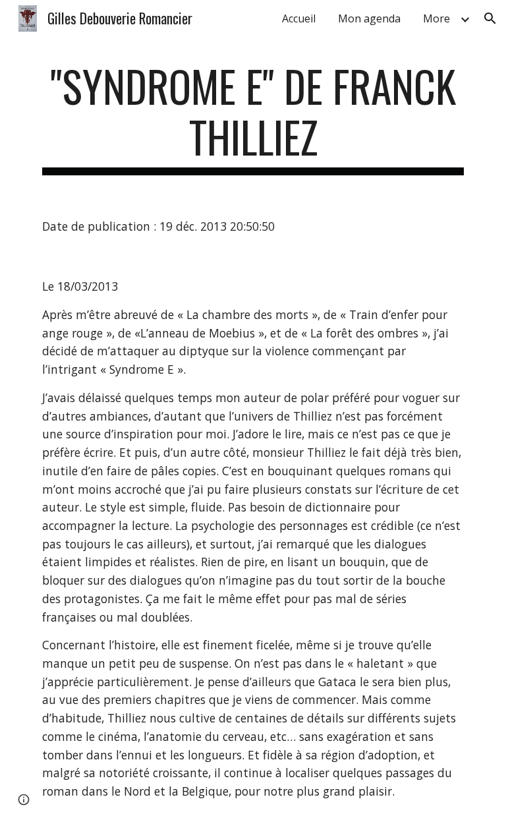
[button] (490, 18)
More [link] (436, 18)
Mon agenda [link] (369, 18)
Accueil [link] (299, 18)
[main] (252, 118)
